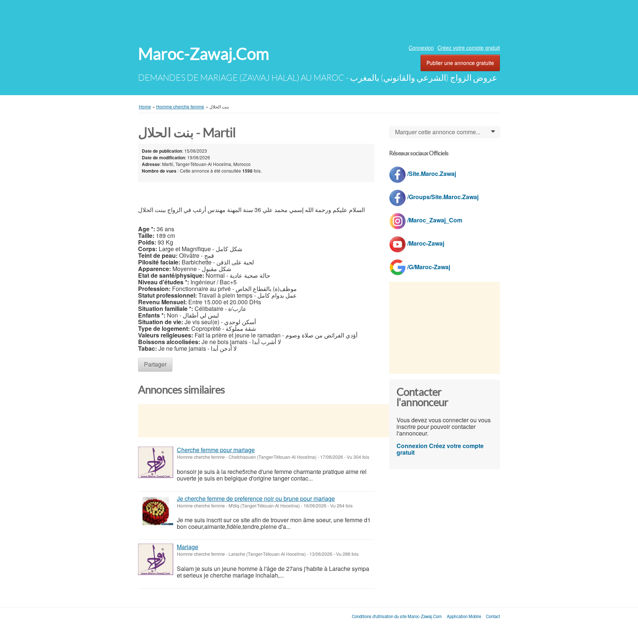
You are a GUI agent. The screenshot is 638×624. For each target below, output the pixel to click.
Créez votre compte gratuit (469, 47)
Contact (493, 616)
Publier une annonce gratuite (460, 62)
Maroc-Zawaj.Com (203, 54)
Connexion (421, 47)
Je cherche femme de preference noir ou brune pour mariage (256, 498)
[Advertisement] (319, 20)
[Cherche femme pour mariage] (155, 462)
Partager (155, 364)
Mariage (187, 546)
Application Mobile (464, 616)
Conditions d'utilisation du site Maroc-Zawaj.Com (397, 616)
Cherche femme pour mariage (216, 450)
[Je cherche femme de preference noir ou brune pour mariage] (155, 511)
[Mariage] (155, 559)
